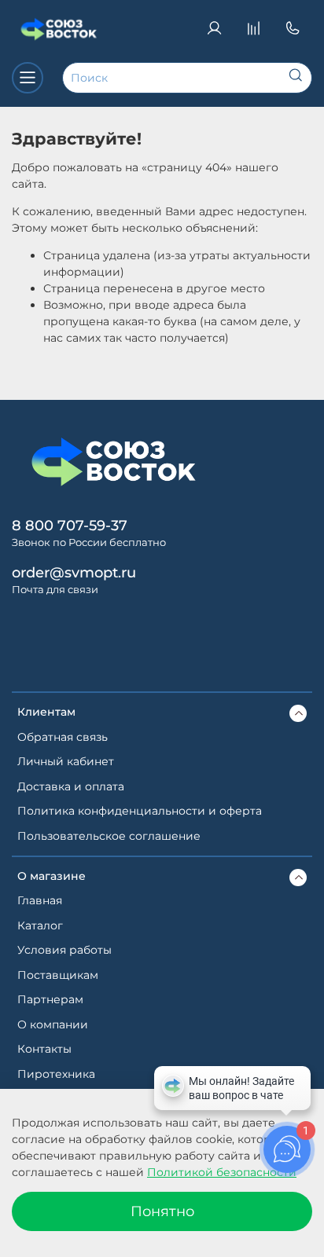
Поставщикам (57, 975)
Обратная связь (62, 737)
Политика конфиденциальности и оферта (139, 811)
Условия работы (64, 950)
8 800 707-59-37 (69, 525)
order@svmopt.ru (74, 572)
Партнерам (50, 999)
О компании (52, 1024)
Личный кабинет (65, 761)
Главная (39, 900)
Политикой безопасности (221, 1172)
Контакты (44, 1049)
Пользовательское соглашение (109, 836)
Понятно (162, 1211)
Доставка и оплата (70, 786)
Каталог (40, 925)
